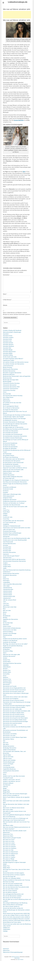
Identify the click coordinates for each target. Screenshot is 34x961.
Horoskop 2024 (7, 550)
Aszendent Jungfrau (8, 337)
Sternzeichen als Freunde (9, 686)
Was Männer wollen (8, 825)
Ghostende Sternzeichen (9, 531)
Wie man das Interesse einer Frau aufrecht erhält (16, 887)
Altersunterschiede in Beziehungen (12, 332)
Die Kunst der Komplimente (10, 443)
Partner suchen (7, 626)
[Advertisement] (17, 14)
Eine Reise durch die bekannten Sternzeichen (15, 482)
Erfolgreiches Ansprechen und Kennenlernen (14, 501)
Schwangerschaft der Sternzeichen (12, 663)
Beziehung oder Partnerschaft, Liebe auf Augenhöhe (16, 376)
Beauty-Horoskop (7, 367)
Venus (4, 774)
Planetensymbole (7, 635)
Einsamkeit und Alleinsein (9, 487)
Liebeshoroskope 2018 (9, 596)
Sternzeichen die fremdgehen (10, 698)
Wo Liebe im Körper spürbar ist (11, 906)
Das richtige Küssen (8, 397)
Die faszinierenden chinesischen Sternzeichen (15, 436)
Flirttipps (5, 513)
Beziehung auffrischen (9, 374)
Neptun (5, 621)
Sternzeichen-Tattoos (8, 739)
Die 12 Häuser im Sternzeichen (11, 408)
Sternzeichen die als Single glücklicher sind (14, 688)
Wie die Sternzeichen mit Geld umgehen (13, 873)
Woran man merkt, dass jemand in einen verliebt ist (16, 917)
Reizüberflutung (7, 647)
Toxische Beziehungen (9, 762)
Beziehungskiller (7, 381)
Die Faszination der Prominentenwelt (12, 434)
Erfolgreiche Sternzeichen (9, 499)
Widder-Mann (6, 867)
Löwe (4, 601)
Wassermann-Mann (8, 836)
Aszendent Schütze (8, 342)
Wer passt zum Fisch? (9, 839)
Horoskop (5, 545)
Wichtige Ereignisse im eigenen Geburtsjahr (14, 862)
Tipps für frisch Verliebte (9, 760)
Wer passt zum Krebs (8, 841)
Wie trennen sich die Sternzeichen (12, 897)
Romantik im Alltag (8, 651)
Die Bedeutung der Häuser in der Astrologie (14, 418)
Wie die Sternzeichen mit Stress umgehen (14, 874)
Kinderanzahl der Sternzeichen (11, 573)
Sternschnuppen (7, 682)
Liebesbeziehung (7, 587)
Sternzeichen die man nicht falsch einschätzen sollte (16, 711)
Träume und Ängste (8, 763)
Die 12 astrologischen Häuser (10, 406)
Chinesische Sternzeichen (10, 385)
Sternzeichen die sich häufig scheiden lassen (14, 719)
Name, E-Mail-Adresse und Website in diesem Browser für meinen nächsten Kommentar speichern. (17, 313)
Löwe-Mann (6, 605)
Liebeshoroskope (7, 591)
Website (5, 305)
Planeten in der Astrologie (9, 633)
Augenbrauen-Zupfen (8, 360)
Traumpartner (6, 765)
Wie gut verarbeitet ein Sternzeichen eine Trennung (16, 880)
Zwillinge (5, 931)
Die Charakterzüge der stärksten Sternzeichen (15, 423)
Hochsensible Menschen (9, 543)
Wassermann (6, 832)
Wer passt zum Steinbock (9, 848)
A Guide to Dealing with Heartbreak (12, 330)
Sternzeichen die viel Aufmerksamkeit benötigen (15, 721)
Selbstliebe (6, 665)
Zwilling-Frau (6, 927)
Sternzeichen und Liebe (9, 735)
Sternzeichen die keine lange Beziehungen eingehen (16, 705)
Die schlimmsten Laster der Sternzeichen (13, 459)
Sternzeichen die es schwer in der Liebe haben (15, 696)
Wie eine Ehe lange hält (9, 876)
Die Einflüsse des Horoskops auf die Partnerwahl (15, 429)
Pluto (4, 637)
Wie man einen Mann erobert (10, 888)
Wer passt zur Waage (8, 859)
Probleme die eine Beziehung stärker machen (15, 638)
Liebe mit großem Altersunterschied (12, 584)
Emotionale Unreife (8, 489)
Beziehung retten (7, 378)
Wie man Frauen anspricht (10, 890)
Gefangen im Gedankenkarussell (11, 526)
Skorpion (5, 668)
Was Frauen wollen (8, 809)
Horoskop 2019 (7, 547)
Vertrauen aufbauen (8, 783)
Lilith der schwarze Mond (9, 600)
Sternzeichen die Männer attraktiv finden (13, 712)
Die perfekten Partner (8, 455)
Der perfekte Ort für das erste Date (12, 402)
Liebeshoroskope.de (17, 2)
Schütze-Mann (7, 661)
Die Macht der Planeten (9, 445)
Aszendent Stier (7, 348)
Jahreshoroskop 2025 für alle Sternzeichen (14, 559)
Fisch (4, 508)
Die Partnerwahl (7, 453)
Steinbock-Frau (7, 679)
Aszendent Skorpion (8, 344)
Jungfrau (5, 563)
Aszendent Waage (7, 349)
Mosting (5, 617)
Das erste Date (7, 393)
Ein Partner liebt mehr (8, 478)
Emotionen (6, 490)
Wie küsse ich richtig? (8, 881)
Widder (5, 864)
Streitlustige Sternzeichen (9, 748)
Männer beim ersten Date (9, 607)
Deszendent (6, 404)
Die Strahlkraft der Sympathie (10, 464)
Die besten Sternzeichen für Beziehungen (14, 422)
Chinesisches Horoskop (9, 390)
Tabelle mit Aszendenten (9, 749)
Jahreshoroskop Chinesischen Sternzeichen (14, 561)
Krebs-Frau (6, 578)
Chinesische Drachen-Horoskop (11, 383)
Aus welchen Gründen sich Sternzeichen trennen (15, 362)
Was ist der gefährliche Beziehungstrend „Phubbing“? (17, 814)
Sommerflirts (6, 674)
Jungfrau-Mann (7, 566)
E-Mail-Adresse (7, 299)
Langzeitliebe (6, 582)
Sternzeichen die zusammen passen (12, 723)
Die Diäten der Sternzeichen (10, 425)
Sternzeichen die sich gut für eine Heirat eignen (15, 718)
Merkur (5, 612)
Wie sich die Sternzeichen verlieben (12, 895)
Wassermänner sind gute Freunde (12, 837)
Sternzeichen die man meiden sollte (12, 709)
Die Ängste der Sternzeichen (10, 409)
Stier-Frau (5, 742)
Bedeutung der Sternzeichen (10, 369)
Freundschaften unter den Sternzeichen (13, 520)
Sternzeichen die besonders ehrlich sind (13, 691)
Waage (5, 788)
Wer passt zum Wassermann (10, 851)
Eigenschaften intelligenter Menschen (13, 476)
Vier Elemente (6, 785)
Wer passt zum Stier (8, 850)
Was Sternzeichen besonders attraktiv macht (14, 830)
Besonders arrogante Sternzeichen (12, 372)
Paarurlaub (6, 624)
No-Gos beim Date (8, 622)
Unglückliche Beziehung (9, 769)
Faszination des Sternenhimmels (11, 504)
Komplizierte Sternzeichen (10, 575)
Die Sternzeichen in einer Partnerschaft (13, 462)
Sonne (4, 675)
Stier (4, 740)
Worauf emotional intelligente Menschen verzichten (16, 918)
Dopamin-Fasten (7, 473)
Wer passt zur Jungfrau (9, 857)
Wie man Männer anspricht (10, 892)
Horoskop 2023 (7, 548)
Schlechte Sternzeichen (9, 656)
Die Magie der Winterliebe (10, 448)
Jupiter (5, 568)
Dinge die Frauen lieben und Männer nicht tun (15, 467)
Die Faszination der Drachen (10, 432)
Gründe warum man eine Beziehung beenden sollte (16, 538)
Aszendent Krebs (7, 339)
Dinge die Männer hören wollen (11, 471)
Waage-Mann (6, 792)
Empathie (5, 492)
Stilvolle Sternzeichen (8, 746)
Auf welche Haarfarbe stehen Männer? (13, 358)
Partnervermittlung (8, 631)
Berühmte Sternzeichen (9, 371)
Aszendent (5, 334)
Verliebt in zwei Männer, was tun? (11, 781)
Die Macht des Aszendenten (10, 446)
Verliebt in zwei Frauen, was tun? (11, 779)
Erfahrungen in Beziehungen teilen (12, 494)
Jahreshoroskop (7, 557)
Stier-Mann (6, 744)
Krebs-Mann (6, 580)
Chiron (4, 392)
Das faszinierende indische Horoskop (12, 395)
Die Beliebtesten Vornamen (10, 420)
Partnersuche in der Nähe (9, 630)
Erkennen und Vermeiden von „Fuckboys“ (14, 503)
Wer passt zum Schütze (9, 844)
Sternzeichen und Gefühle (10, 733)
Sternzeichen (6, 684)
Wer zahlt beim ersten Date (10, 860)
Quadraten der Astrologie (9, 642)
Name (5, 294)
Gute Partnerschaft (8, 541)
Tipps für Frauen (7, 758)
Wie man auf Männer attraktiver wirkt (12, 885)
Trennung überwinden (8, 767)
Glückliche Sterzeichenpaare (10, 534)
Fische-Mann (6, 511)
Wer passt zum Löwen (9, 843)
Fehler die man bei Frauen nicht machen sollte (15, 506)
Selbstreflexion (7, 667)
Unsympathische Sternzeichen (11, 770)
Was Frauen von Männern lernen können (13, 807)
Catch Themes (20, 959)
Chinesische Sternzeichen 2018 (11, 386)
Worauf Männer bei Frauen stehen (12, 922)
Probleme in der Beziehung (10, 640)
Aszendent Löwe (7, 341)
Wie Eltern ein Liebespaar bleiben (12, 878)
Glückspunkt (6, 536)
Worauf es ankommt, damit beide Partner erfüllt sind (16, 920)
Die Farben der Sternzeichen (10, 430)
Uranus (5, 772)
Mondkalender (6, 615)
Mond (4, 614)
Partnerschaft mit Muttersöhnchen (12, 628)
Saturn (4, 652)
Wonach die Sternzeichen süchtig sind (13, 908)
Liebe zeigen (6, 585)
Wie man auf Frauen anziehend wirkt (12, 883)
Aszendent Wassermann (9, 351)
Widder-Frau (6, 866)
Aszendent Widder (8, 353)
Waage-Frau (6, 790)
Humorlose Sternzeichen (9, 552)
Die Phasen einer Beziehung (10, 457)
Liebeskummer (7, 598)
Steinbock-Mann (7, 681)
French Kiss (6, 519)
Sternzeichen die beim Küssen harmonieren (14, 689)
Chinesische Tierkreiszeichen (10, 388)
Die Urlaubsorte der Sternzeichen (11, 466)
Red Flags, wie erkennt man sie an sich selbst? (15, 644)
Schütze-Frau (6, 659)
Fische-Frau (6, 510)
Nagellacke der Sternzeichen (10, 619)
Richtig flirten (6, 649)
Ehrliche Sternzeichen (8, 475)
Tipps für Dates (7, 755)
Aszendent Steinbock (8, 346)
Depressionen (6, 401)
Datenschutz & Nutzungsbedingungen (13, 952)
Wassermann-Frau (8, 834)
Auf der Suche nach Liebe (10, 356)
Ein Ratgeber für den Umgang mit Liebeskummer (16, 480)
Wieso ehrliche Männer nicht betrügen (13, 904)
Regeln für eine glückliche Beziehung (12, 645)
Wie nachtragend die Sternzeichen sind (13, 894)
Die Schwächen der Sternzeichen (11, 460)
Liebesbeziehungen (8, 589)
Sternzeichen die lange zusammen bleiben (14, 707)
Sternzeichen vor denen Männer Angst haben (15, 737)
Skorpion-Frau (6, 670)
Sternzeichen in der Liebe (9, 725)
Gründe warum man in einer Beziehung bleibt (15, 540)
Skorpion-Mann (7, 672)
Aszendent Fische (7, 335)
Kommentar (6, 274)
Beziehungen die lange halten (10, 379)
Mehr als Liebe (7, 610)
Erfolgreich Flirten (7, 497)
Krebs (4, 577)
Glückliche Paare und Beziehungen (12, 533)
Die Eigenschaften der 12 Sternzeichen (13, 427)
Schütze (5, 658)
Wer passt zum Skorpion (9, 846)
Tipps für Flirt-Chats (8, 756)
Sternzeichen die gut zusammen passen (13, 700)
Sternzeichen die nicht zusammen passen (14, 716)
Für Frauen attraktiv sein (9, 522)
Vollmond (5, 786)
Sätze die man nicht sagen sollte (11, 654)
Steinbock (5, 677)
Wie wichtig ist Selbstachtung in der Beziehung (15, 903)
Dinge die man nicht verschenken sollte (13, 469)
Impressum (6, 554)
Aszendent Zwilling (8, 355)
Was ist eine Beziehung (9, 816)
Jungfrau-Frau (6, 564)
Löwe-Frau (6, 603)
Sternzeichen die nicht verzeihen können (13, 714)
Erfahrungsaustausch (8, 496)
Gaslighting (6, 524)
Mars (4, 608)
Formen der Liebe (7, 517)
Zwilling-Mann (6, 929)
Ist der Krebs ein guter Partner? (11, 556)
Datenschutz (6, 399)
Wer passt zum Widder (9, 855)
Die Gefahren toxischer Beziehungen (12, 438)
